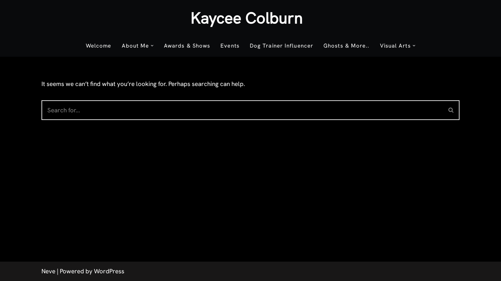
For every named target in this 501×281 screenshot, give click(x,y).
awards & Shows (187, 45)
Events (229, 45)
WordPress (109, 271)
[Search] (451, 110)
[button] (152, 45)
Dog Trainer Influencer (281, 45)
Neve (48, 271)
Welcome (98, 45)
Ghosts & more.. (346, 45)
